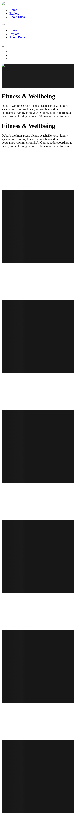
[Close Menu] (3, 24)
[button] (38, 76)
